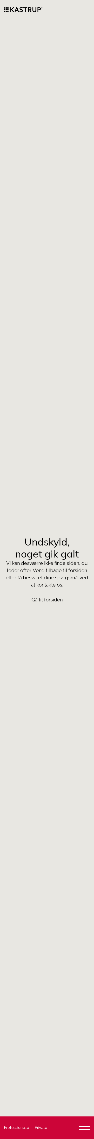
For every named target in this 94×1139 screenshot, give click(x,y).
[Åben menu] (84, 1127)
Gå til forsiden (47, 600)
